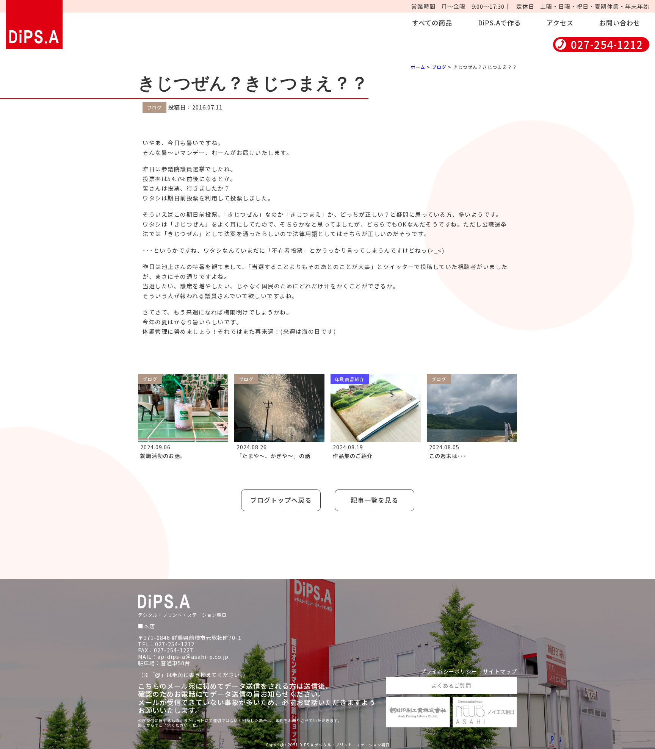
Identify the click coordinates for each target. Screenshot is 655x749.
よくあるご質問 (451, 685)
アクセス (560, 22)
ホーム (418, 67)
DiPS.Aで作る (499, 22)
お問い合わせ (619, 22)
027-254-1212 (607, 44)
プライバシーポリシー (448, 671)
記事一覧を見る (374, 500)
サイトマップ (500, 671)
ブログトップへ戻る (281, 500)
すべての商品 (432, 22)
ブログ (439, 67)
